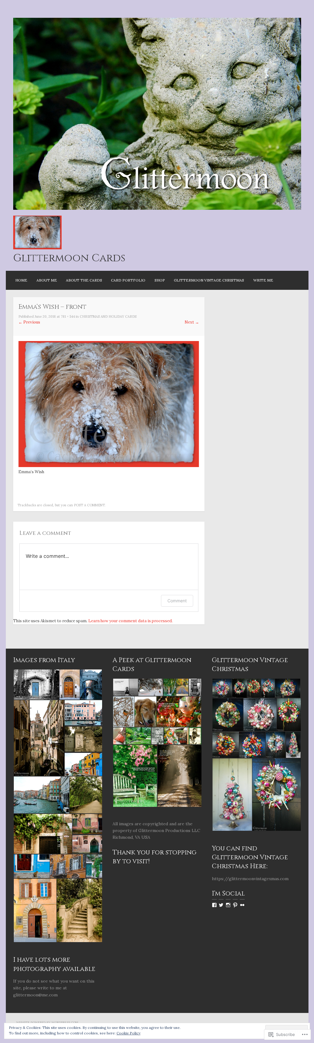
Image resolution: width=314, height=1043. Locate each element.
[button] (36, 684)
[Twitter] (221, 905)
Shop (160, 280)
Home (21, 280)
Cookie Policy (128, 1033)
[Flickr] (242, 905)
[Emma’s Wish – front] (108, 465)
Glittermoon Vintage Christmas (209, 280)
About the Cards (84, 280)
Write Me (263, 280)
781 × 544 (68, 316)
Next (192, 322)
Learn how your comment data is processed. (130, 620)
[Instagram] (228, 905)
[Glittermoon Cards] (157, 208)
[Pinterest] (235, 905)
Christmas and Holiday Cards (108, 316)
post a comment (89, 505)
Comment (177, 600)
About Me (46, 280)
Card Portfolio (128, 280)
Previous (29, 322)
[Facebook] (214, 905)
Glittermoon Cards (69, 258)
